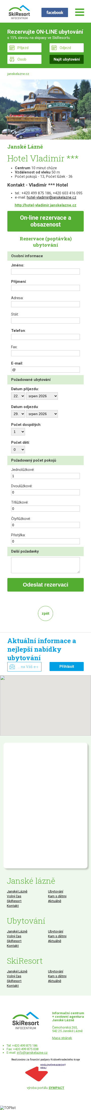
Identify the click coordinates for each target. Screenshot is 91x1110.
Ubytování (55, 891)
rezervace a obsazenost (45, 221)
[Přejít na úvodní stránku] (19, 12)
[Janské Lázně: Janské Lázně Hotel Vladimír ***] (45, 109)
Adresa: (17, 298)
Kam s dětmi (57, 896)
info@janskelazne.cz (32, 1052)
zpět (45, 613)
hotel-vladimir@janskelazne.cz (51, 197)
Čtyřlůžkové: (21, 519)
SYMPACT (56, 1088)
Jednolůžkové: (23, 470)
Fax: (14, 347)
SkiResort (14, 901)
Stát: (15, 314)
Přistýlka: (18, 535)
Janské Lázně (17, 891)
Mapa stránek (62, 1038)
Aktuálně (54, 901)
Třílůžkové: (20, 502)
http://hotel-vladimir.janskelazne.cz (45, 205)
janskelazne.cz (18, 74)
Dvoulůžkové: (22, 486)
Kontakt (13, 906)
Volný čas (14, 896)
